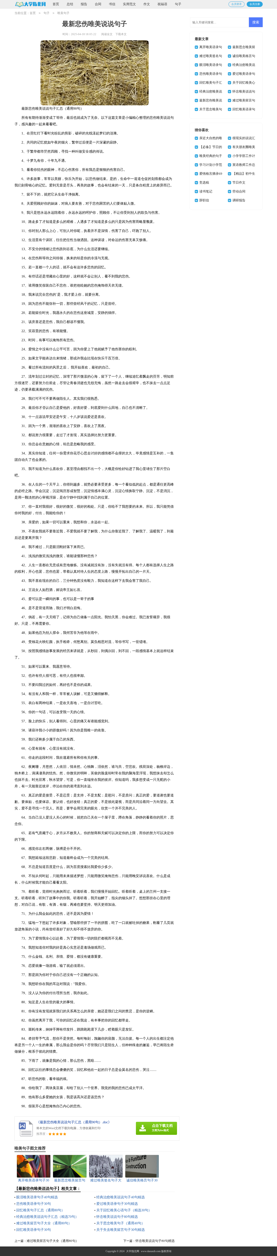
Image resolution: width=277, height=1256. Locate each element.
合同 (98, 4)
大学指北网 (132, 1251)
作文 (146, 4)
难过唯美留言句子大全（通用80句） (44, 1223)
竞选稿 (204, 182)
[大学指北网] (30, 4)
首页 (56, 4)
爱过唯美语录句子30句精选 (117, 1203)
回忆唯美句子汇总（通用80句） (40, 1210)
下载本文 (121, 34)
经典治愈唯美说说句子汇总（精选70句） (47, 1216)
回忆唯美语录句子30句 (33, 1230)
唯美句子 (63, 13)
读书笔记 (205, 191)
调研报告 (238, 200)
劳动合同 (238, 191)
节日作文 (238, 182)
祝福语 (162, 4)
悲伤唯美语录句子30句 (33, 1203)
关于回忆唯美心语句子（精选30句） (124, 1210)
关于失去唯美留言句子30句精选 (120, 1230)
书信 (112, 4)
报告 (84, 4)
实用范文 (129, 4)
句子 (178, 4)
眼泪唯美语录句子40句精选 (37, 1197)
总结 (70, 4)
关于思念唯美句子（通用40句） (120, 1223)
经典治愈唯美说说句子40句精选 (120, 1197)
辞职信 (204, 200)
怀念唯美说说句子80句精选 (117, 1216)
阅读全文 (107, 34)
